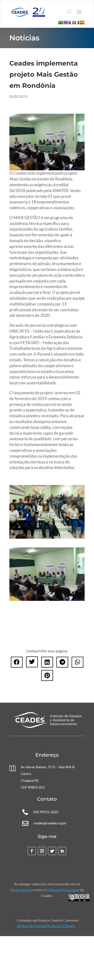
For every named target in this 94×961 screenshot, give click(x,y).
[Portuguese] (60, 22)
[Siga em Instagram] (42, 851)
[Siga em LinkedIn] (62, 851)
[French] (71, 22)
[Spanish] (82, 22)
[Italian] (76, 22)
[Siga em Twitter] (52, 851)
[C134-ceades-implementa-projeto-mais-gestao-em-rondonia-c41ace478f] (47, 599)
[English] (66, 22)
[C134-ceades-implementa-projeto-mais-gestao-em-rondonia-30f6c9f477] (47, 537)
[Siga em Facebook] (32, 851)
